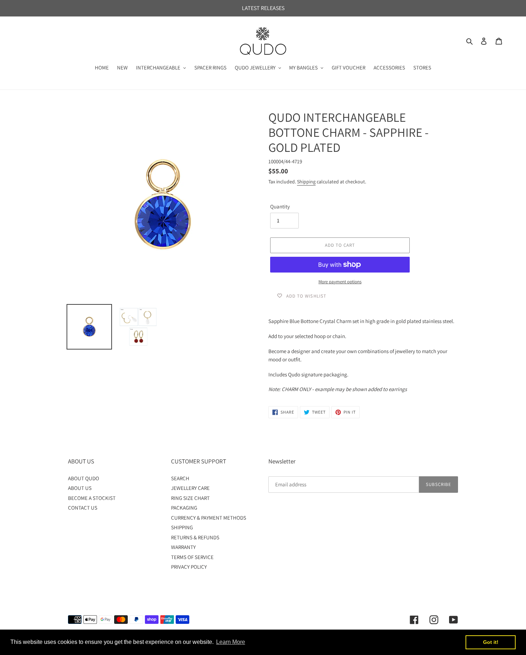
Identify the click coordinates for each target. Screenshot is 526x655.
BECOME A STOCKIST (92, 498)
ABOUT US (80, 488)
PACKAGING (184, 507)
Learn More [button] (230, 642)
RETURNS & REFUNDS (195, 537)
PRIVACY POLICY (189, 566)
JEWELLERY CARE (190, 488)
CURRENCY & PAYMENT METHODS (208, 517)
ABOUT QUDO (83, 478)
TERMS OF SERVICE (192, 557)
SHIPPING (182, 527)
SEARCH (180, 478)
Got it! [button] (490, 642)
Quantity (280, 206)
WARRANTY (183, 547)
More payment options (339, 282)
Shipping (306, 181)
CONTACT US (82, 507)
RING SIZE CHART (190, 498)
